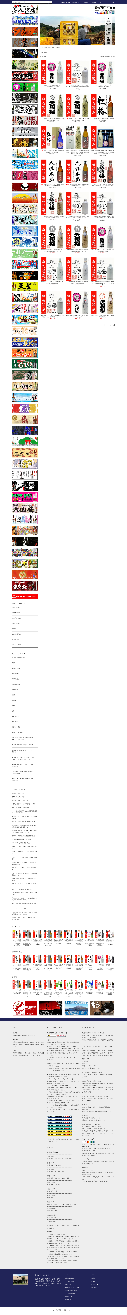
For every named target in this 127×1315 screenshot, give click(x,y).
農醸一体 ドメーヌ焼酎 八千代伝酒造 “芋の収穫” (24, 868)
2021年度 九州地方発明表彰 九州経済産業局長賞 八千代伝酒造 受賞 (24, 812)
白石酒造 (58, 47)
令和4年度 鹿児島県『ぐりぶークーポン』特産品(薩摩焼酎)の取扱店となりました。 (24, 831)
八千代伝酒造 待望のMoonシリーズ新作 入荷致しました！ (24, 893)
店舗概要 (76, 2)
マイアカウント (94, 1275)
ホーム (42, 47)
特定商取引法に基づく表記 (72, 1287)
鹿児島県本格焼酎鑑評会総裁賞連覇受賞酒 (23, 836)
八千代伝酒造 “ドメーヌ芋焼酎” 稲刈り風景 (23, 804)
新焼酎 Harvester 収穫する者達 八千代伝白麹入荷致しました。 (24, 874)
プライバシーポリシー (71, 1290)
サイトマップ (68, 1296)
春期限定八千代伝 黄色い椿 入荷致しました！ (24, 821)
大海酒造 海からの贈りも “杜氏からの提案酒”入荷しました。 (24, 918)
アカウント (85, 2)
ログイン (102, 2)
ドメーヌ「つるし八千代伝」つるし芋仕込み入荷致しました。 (24, 847)
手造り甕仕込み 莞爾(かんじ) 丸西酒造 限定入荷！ (24, 858)
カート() (111, 2)
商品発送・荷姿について (18, 793)
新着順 (113, 56)
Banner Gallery (66, 2)
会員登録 (94, 2)
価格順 (108, 56)
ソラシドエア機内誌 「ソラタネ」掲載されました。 (24, 852)
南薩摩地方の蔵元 (49, 47)
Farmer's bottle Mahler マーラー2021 (22, 839)
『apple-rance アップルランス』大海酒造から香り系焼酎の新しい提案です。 (24, 899)
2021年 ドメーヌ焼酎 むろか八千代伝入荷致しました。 (24, 817)
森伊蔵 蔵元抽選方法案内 (18, 797)
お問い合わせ (94, 1287)
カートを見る (94, 1284)
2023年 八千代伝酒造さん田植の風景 (22, 889)
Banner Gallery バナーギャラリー (21, 908)
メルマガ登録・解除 (70, 1293)
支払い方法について (70, 1278)
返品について (68, 1284)
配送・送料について (70, 1281)
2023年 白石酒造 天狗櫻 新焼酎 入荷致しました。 (24, 904)
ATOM (69, 1299)
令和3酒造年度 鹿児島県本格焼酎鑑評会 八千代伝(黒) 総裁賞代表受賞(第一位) (24, 826)
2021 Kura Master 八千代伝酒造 (20, 807)
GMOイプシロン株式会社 (89, 1144)
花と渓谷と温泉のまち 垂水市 (20, 800)
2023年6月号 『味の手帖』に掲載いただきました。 (24, 884)
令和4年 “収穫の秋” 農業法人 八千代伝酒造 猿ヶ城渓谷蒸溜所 (24, 863)
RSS (66, 1299)
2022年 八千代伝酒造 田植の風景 (21, 843)
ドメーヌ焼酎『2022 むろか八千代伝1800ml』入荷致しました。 (24, 879)
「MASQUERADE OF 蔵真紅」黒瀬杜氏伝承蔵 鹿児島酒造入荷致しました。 (24, 913)
